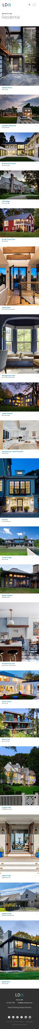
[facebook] (9, 1017)
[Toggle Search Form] (29, 5)
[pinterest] (21, 1017)
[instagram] (17, 1017)
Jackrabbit (24, 1024)
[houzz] (26, 1017)
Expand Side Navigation (34, 5)
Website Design (16, 1024)
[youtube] (30, 1017)
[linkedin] (13, 1017)
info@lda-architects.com (25, 1003)
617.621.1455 (11, 1003)
